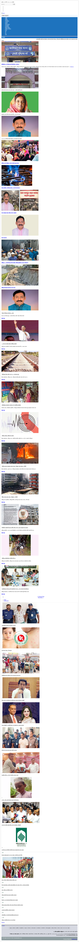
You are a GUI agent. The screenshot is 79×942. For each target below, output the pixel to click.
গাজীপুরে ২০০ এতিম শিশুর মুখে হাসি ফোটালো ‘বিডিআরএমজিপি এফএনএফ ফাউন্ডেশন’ (14, 262)
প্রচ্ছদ (6, 17)
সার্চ (14, 4)
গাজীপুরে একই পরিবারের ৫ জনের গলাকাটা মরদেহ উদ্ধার (10, 163)
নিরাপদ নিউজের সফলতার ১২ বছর (8, 313)
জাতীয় (6, 18)
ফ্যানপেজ (3, 922)
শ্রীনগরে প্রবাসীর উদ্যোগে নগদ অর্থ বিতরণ (8, 920)
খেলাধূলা (6, 22)
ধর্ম (5, 32)
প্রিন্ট (6, 34)
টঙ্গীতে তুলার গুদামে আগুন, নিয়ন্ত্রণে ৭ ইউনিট (10, 497)
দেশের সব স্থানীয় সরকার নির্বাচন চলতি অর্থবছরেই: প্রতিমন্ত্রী (11, 825)
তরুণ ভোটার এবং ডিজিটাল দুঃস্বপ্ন (7, 890)
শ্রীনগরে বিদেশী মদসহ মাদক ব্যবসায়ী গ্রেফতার (9, 895)
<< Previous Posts (40, 596)
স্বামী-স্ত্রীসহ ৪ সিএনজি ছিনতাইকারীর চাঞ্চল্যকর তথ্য (10, 915)
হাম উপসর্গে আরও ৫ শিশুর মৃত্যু (38, 39)
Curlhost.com (74, 939)
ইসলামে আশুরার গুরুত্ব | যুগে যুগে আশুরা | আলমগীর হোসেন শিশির (12, 855)
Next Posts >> (41, 597)
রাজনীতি (6, 19)
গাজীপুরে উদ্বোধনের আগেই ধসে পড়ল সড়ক (8, 287)
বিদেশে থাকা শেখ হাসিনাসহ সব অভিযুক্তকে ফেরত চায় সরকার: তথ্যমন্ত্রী (13, 700)
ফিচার (6, 29)
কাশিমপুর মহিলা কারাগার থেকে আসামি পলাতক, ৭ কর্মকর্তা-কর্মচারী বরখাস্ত (11, 89)
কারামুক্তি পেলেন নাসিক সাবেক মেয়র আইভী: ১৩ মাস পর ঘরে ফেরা (10, 114)
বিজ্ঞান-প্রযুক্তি (7, 27)
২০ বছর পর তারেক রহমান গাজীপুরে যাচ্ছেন (9, 343)
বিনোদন (6, 23)
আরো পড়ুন (72, 66)
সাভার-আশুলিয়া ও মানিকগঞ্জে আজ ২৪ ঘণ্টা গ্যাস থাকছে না (10, 187)
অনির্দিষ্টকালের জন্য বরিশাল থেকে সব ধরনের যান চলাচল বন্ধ (52, 39)
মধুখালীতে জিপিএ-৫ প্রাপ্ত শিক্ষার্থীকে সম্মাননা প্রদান (10, 775)
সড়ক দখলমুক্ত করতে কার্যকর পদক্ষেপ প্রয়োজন (8, 212)
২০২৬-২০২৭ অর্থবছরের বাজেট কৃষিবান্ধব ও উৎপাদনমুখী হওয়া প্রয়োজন (11, 138)
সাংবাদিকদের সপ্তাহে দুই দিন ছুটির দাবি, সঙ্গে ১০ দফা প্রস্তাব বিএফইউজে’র (15, 589)
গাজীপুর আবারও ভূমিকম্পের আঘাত (8, 435)
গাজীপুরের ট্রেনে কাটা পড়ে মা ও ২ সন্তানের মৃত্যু (10, 374)
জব (5, 33)
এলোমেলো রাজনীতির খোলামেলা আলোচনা (8, 910)
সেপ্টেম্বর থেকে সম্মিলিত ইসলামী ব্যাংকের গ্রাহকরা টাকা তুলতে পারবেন (13, 849)
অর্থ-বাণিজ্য (7, 25)
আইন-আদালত (7, 24)
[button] (20, 51)
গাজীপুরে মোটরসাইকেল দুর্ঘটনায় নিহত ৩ (9, 558)
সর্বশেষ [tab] (5, 599)
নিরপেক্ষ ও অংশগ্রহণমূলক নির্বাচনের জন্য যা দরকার (10, 900)
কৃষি (5, 31)
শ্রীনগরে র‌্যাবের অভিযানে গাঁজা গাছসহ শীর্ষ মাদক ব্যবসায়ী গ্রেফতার (12, 905)
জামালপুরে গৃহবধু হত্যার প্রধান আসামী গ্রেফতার (9, 750)
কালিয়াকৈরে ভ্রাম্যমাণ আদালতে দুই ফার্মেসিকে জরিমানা (11, 405)
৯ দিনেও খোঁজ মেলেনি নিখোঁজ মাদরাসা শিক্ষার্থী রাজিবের (10, 800)
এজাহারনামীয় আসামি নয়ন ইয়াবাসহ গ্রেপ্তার (26, 39)
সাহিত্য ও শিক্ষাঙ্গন (8, 28)
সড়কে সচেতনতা (4, 237)
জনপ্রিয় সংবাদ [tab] (6, 600)
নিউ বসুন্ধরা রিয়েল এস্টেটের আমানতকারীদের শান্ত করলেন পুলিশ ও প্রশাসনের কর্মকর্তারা (15, 885)
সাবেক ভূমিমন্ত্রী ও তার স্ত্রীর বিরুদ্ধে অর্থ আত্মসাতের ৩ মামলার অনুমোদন (13, 725)
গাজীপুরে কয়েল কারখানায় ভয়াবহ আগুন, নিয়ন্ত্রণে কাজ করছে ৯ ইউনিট (14, 466)
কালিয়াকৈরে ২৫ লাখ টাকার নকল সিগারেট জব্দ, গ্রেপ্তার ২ (10, 64)
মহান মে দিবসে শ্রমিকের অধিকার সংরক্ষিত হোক (9, 880)
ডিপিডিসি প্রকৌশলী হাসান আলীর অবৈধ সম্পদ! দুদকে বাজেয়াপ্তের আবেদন (15, 527)
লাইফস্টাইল (7, 26)
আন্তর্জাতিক (7, 21)
